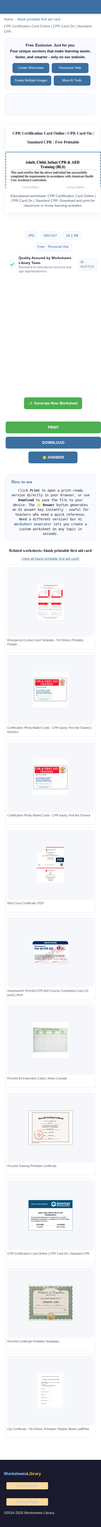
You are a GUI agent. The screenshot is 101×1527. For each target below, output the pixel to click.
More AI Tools (72, 80)
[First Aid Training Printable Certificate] (50, 1128)
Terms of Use (27, 1486)
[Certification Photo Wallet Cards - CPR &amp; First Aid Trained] (50, 777)
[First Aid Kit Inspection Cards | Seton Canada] (50, 1040)
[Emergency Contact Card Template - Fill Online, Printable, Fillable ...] (50, 602)
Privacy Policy (27, 1502)
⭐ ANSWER (53, 457)
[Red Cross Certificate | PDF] (50, 865)
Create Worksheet (31, 68)
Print (53, 427)
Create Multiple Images (30, 80)
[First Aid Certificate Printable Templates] (50, 1303)
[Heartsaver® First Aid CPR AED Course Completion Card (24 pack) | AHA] (50, 952)
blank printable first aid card (38, 19)
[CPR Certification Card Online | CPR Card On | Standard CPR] (50, 1215)
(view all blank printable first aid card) (50, 559)
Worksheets (22, 1473)
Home (8, 19)
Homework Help (70, 68)
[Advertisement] (50, 337)
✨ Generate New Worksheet (53, 403)
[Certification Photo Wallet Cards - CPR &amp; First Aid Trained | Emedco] (50, 689)
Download (53, 442)
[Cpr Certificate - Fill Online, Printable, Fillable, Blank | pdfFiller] (50, 1390)
